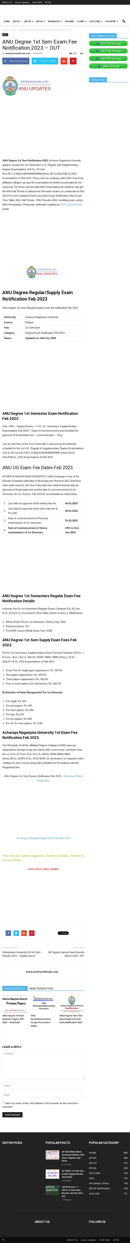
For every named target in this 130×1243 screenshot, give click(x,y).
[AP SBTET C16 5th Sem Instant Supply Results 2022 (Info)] (52, 1174)
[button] (124, 21)
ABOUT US (7, 2)
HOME (7, 21)
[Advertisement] (43, 133)
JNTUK (16, 21)
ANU (5, 34)
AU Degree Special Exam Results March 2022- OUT (66, 954)
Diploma (69, 21)
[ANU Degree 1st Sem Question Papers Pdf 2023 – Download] (14, 1004)
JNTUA (39, 21)
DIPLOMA (94, 1173)
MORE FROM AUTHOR (41, 988)
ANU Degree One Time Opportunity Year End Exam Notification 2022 (70, 1019)
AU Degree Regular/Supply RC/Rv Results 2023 (43, 838)
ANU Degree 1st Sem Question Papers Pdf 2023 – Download (13, 1019)
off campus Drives (99, 1183)
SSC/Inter (110, 21)
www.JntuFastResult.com (17, 53)
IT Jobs (80, 21)
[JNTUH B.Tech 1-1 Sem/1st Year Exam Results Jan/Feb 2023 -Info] (52, 1190)
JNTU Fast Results (71, 204)
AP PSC (48, 2)
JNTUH (27, 21)
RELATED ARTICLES (15, 988)
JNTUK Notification (99, 1188)
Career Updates (22, 2)
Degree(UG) (54, 21)
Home (5, 29)
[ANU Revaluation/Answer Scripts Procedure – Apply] (43, 1004)
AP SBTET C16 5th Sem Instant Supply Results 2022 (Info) (73, 1174)
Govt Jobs (94, 21)
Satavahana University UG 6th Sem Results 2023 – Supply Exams (21, 954)
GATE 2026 (37, 2)
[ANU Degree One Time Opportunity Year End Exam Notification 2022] (71, 1004)
